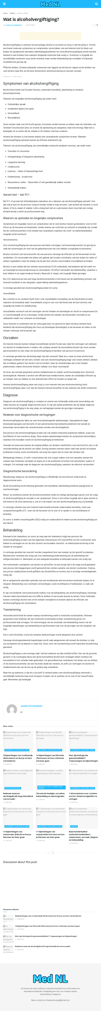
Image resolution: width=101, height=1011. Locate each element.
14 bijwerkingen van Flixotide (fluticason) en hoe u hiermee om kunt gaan (50, 758)
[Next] (53, 853)
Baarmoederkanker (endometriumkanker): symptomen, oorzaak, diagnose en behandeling (84, 835)
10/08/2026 (41, 840)
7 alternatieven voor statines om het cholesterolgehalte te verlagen (83, 796)
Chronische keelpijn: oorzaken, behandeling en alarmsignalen (50, 794)
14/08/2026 (74, 802)
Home (5, 13)
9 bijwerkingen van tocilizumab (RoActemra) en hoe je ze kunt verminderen (18, 758)
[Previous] (48, 853)
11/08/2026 (8, 840)
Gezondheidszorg (12, 788)
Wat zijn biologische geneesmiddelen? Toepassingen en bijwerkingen (83, 758)
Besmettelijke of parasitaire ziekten (50, 787)
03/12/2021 (30, 25)
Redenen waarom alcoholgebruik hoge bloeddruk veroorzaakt (18, 796)
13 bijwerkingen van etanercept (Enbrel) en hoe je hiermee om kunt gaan (17, 834)
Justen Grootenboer (13, 25)
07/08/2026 (74, 843)
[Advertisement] (50, 36)
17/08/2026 (41, 799)
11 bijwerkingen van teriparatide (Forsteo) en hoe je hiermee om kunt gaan (50, 834)
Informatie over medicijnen (17, 750)
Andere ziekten (22, 13)
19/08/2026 (41, 764)
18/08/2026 (74, 764)
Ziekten (12, 13)
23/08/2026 (8, 764)
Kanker (74, 826)
